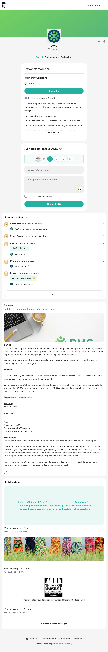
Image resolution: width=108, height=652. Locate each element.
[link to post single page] (54, 509)
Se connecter (94, 5)
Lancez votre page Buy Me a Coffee (53, 643)
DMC (54, 45)
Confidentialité (48, 638)
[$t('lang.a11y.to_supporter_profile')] (11, 228)
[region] (54, 102)
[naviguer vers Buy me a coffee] (4, 5)
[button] (104, 5)
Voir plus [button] (52, 132)
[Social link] (5, 472)
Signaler (78, 638)
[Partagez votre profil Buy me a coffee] (104, 41)
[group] (54, 105)
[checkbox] (36, 196)
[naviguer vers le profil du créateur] (54, 36)
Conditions (64, 638)
